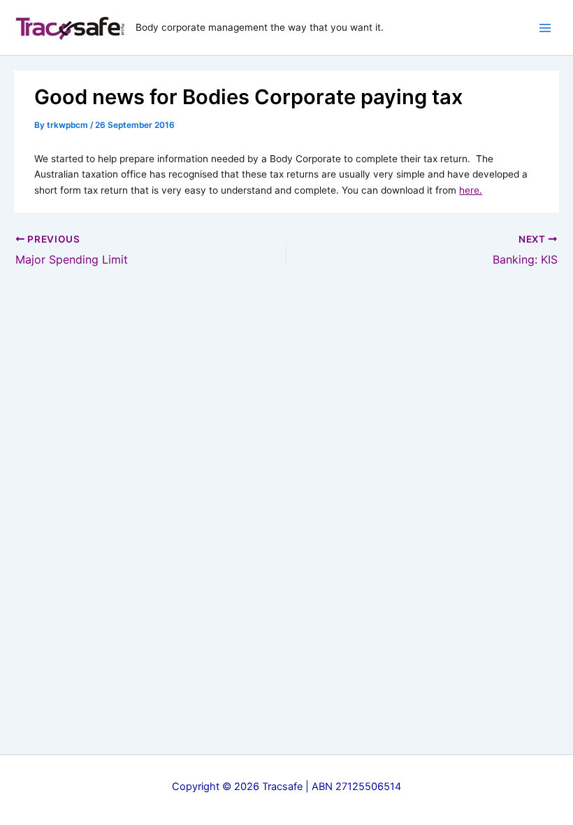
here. (470, 190)
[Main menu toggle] (545, 27)
